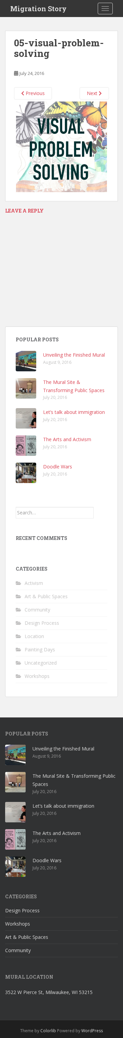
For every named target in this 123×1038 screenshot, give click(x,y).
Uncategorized (41, 663)
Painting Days (40, 649)
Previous (34, 93)
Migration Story (38, 8)
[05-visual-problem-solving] (61, 146)
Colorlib (48, 1031)
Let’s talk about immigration (74, 412)
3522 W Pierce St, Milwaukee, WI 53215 (49, 992)
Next (93, 93)
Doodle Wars (57, 466)
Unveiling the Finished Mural (74, 355)
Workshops (37, 676)
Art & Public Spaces (46, 596)
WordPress (92, 1031)
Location (34, 636)
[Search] (100, 512)
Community (37, 609)
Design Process (42, 623)
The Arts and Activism (67, 439)
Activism (34, 583)
